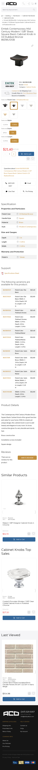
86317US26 (7, 317)
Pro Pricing (29, 191)
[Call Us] (24, 4)
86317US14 (7, 337)
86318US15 (7, 371)
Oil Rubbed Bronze (26, 214)
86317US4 (6, 357)
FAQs (22, 728)
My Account (24, 731)
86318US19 (7, 290)
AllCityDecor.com (28, 754)
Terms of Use (16, 757)
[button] (32, 45)
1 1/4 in (5, 124)
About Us (5, 740)
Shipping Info (7, 725)
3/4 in (5, 133)
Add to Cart (20, 539)
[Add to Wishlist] (33, 158)
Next (35, 511)
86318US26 (7, 310)
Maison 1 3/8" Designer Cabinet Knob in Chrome (18, 524)
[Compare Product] (28, 158)
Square (21, 218)
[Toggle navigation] (3, 3)
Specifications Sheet (11, 273)
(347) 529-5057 (11, 184)
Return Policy (7, 731)
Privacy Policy (7, 757)
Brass (21, 222)
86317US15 (7, 378)
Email (29, 183)
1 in (13, 133)
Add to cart (27, 154)
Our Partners (7, 743)
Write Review (27, 458)
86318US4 (6, 351)
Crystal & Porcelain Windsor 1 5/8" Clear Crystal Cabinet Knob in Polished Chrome (18, 603)
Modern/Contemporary (27, 227)
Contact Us (15, 91)
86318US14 (7, 330)
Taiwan (22, 257)
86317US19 (7, 296)
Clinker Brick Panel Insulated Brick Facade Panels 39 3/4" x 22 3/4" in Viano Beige (18, 684)
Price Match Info (7, 728)
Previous (3, 511)
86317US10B (7, 392)
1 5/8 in (14, 124)
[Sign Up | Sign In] (28, 4)
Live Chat (11, 191)
